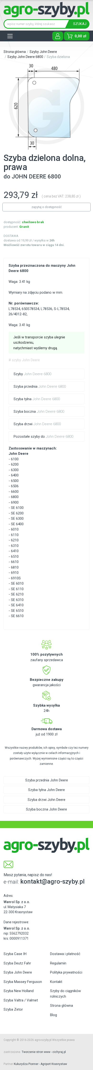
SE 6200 (17, 513)
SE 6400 (17, 524)
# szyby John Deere (24, 360)
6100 (15, 459)
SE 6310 (17, 600)
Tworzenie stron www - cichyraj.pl (44, 1052)
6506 (15, 486)
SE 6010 (17, 583)
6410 (15, 551)
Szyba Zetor (13, 1009)
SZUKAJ (79, 24)
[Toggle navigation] (10, 36)
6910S (16, 578)
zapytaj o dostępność (46, 207)
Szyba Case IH (15, 954)
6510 (15, 556)
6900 (15, 502)
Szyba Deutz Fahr (17, 963)
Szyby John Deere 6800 (25, 57)
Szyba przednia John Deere (46, 780)
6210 (15, 540)
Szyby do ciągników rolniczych (65, 994)
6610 (15, 562)
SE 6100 (17, 508)
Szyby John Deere (43, 52)
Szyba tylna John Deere (46, 790)
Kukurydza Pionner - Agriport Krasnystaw (40, 1064)
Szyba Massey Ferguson (23, 982)
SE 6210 (17, 594)
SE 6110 (17, 589)
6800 (15, 497)
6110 (15, 535)
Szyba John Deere (18, 972)
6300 (15, 470)
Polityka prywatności (66, 972)
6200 (15, 464)
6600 (15, 491)
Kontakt (56, 982)
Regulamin (58, 963)
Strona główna (15, 52)
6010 (15, 529)
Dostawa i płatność (65, 954)
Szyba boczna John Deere (46, 809)
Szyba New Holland (19, 991)
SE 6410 (17, 605)
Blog (53, 1015)
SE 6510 (17, 610)
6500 (15, 481)
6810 (15, 567)
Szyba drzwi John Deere (46, 800)
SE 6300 (17, 518)
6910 (15, 572)
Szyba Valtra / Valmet (21, 1000)
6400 (15, 475)
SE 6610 (17, 616)
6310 (15, 546)
